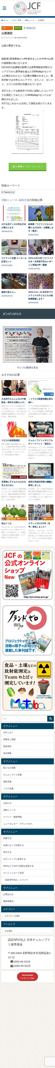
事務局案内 (8, 901)
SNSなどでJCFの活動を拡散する (18, 866)
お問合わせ (8, 894)
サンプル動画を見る (27, 367)
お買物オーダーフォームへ (29, 166)
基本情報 (7, 753)
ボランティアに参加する (14, 859)
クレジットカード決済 (13, 873)
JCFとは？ (8, 732)
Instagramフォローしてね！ (27, 976)
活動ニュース (7, 28)
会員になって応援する (13, 845)
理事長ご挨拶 (9, 739)
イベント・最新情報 (12, 817)
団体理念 (7, 746)
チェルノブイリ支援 (12, 775)
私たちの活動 (9, 768)
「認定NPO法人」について (15, 880)
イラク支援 (8, 788)
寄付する (7, 852)
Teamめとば (30, 28)
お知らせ (7, 803)
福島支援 (18, 28)
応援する (7, 838)
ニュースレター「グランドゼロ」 (18, 824)
